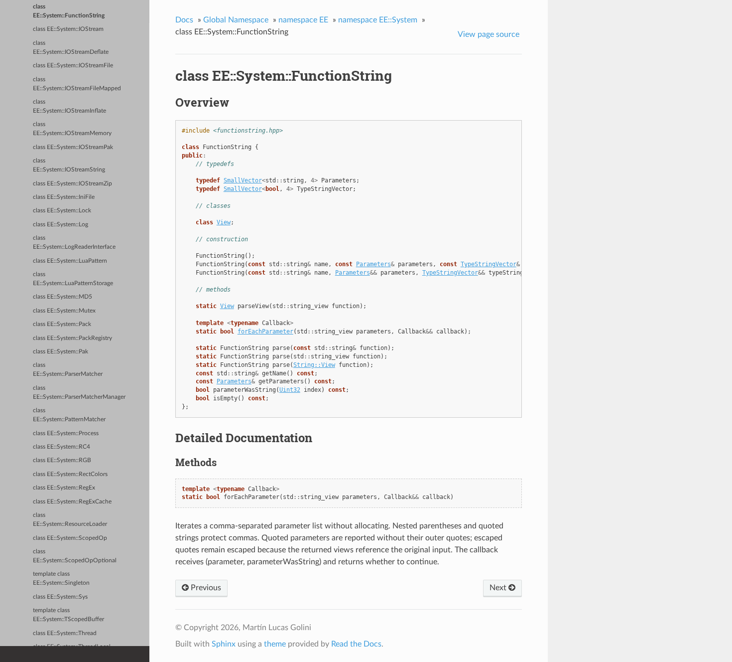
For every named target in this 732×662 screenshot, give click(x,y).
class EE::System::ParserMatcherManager (79, 392)
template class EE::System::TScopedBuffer (68, 615)
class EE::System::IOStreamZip (72, 183)
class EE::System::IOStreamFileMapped (77, 84)
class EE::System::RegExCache (72, 501)
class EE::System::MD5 (62, 297)
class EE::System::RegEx (64, 488)
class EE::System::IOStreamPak (73, 147)
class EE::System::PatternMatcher (69, 415)
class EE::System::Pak (60, 351)
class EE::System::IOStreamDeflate (71, 47)
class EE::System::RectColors (70, 474)
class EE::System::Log (60, 224)
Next (498, 588)
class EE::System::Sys (60, 597)
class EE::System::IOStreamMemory (72, 129)
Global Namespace (235, 20)
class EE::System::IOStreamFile (73, 65)
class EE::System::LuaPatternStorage (73, 279)
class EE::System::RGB (62, 460)
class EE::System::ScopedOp (70, 538)
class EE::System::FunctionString (69, 11)
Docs (184, 20)
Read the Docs (356, 644)
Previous (205, 588)
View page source (488, 34)
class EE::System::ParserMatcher (68, 369)
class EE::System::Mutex (64, 311)
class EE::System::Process (66, 433)
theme (275, 644)
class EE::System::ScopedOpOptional (75, 556)
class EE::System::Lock (62, 210)
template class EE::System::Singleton (61, 578)
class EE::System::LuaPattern (70, 261)
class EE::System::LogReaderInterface (74, 242)
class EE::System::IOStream (68, 29)
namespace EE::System (377, 20)
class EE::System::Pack (62, 324)
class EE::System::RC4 (61, 447)
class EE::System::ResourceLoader (70, 519)
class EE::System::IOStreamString (69, 165)
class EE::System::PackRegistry (72, 338)
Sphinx (224, 644)
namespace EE (303, 20)
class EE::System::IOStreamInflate (69, 106)
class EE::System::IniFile (64, 197)
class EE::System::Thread (65, 633)
